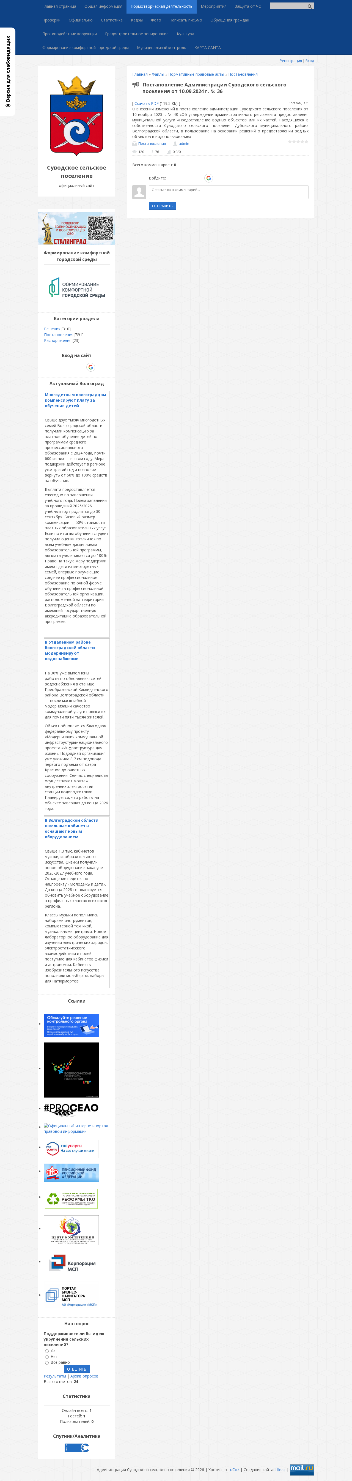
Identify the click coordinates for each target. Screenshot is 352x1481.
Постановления (243, 74)
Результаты (55, 1376)
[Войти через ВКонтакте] (180, 178)
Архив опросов (84, 1376)
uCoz (234, 1469)
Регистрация (291, 60)
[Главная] (76, 155)
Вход (310, 60)
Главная (140, 74)
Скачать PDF (146, 103)
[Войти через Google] (208, 178)
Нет (54, 1356)
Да (53, 1350)
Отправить (162, 205)
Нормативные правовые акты (196, 74)
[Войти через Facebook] (190, 178)
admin (184, 143)
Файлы (158, 74)
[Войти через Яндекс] (199, 178)
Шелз (280, 1469)
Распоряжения (58, 340)
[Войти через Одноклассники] (218, 178)
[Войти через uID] (171, 178)
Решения (52, 328)
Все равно (60, 1362)
